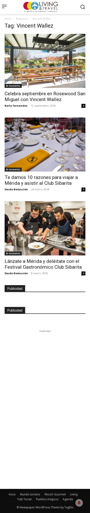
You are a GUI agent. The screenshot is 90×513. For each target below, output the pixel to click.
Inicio (8, 19)
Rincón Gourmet (55, 494)
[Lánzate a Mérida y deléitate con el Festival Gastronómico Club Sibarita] (45, 228)
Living (74, 494)
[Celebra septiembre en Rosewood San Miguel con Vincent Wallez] (45, 61)
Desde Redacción (16, 189)
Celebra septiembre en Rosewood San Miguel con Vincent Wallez (45, 96)
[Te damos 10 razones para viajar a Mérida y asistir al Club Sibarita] (45, 145)
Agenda (68, 499)
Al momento (13, 85)
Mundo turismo (30, 494)
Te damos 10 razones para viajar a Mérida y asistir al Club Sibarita (41, 180)
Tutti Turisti (24, 499)
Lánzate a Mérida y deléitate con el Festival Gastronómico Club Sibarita (43, 264)
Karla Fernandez (16, 105)
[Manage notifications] (79, 503)
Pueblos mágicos (47, 499)
